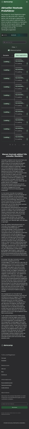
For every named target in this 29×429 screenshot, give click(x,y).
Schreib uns (4, 374)
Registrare (3, 360)
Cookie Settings (5, 387)
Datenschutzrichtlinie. (5, 414)
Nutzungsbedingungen (6, 382)
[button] (27, 2)
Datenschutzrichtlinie (6, 385)
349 (24, 144)
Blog (2, 371)
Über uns (3, 368)
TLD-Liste (3, 358)
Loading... (7, 61)
